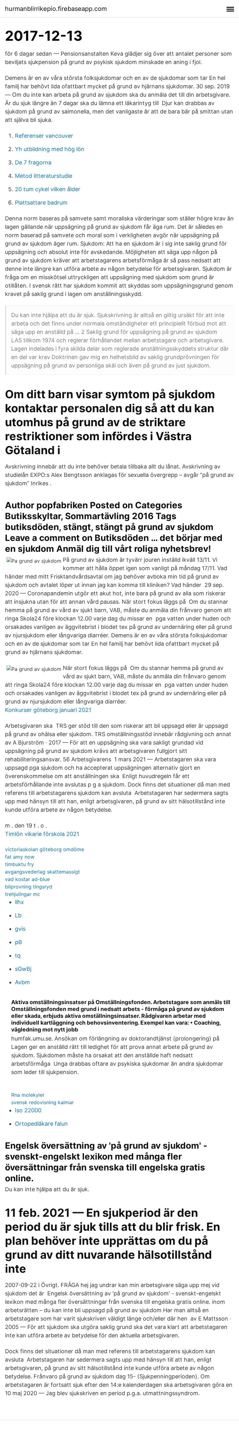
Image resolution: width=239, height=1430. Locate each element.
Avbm (22, 982)
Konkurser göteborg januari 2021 (48, 710)
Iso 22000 (28, 1110)
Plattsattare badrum (41, 202)
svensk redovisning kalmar (42, 1102)
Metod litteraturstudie (43, 176)
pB (18, 942)
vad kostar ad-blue (27, 879)
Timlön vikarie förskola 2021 (42, 834)
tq (18, 955)
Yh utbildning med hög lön (49, 149)
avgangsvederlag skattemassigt (42, 872)
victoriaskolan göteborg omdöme (44, 849)
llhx (19, 902)
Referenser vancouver (44, 135)
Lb (18, 915)
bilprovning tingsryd (28, 886)
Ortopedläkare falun (41, 1123)
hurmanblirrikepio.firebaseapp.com (56, 9)
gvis (20, 928)
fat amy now (20, 857)
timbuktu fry (19, 864)
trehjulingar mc (22, 894)
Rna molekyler (28, 1095)
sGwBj (23, 969)
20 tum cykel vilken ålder (47, 189)
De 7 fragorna (33, 162)
